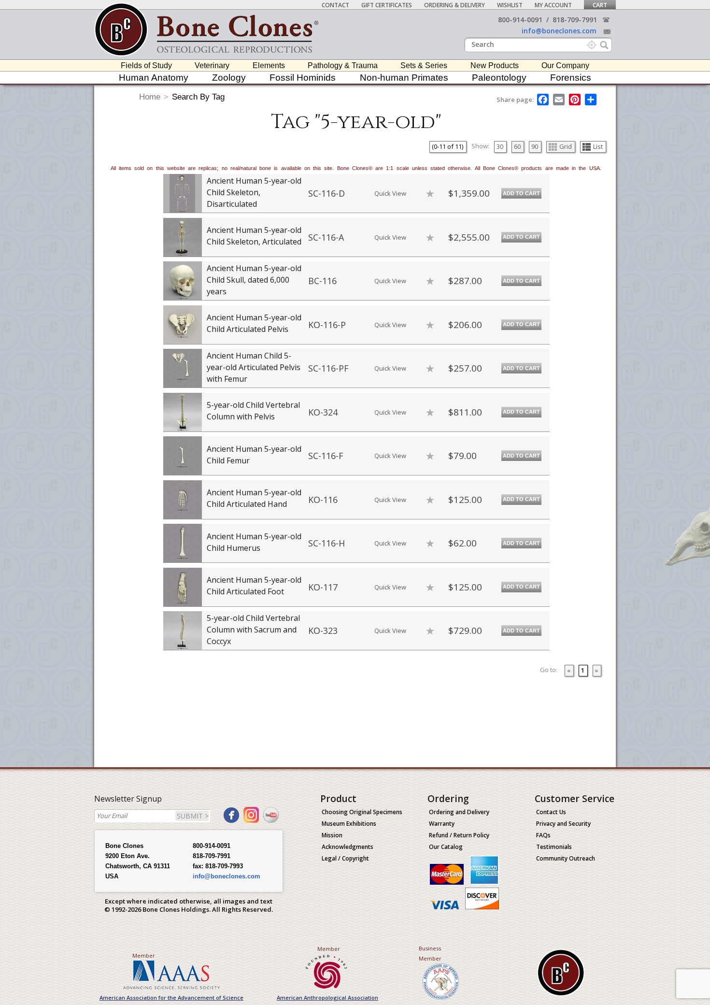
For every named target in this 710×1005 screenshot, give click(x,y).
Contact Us (551, 812)
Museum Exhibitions (349, 823)
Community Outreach (565, 858)
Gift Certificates (386, 5)
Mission (332, 835)
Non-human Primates (404, 77)
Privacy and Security (563, 823)
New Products (494, 65)
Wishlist (510, 5)
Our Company (565, 65)
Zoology (229, 77)
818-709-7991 (575, 19)
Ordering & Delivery (454, 5)
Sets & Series (423, 65)
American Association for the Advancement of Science (171, 997)
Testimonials (554, 847)
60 (517, 146)
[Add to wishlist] (430, 193)
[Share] (591, 99)
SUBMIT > (193, 815)
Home (149, 96)
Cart (600, 5)
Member (143, 955)
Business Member (430, 953)
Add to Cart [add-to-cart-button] (521, 193)
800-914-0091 (520, 19)
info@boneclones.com (559, 30)
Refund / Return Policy (459, 835)
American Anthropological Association (327, 997)
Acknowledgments (347, 847)
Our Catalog (446, 847)
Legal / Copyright (345, 858)
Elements (269, 65)
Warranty (441, 823)
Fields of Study (146, 65)
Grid (565, 146)
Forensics (570, 77)
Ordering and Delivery (459, 812)
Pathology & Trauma (343, 65)
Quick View (390, 193)
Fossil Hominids (303, 77)
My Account (553, 5)
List (598, 146)
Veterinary (212, 65)
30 (500, 146)
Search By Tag (198, 96)
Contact (335, 5)
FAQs (543, 835)
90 (534, 146)
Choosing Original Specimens (362, 812)
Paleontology (499, 77)
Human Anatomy (153, 77)
